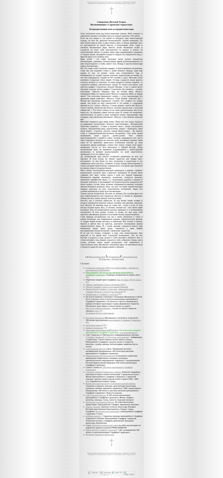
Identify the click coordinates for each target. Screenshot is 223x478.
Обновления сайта (120, 3)
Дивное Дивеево (93, 407)
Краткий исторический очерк (105, 425)
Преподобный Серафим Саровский (101, 430)
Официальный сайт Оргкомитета (100, 356)
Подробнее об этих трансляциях (100, 313)
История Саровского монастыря (100, 435)
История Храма (92, 2)
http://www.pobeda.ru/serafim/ (98, 308)
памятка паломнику (95, 328)
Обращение (91, 3)
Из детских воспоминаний (107, 411)
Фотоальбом (110, 2)
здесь (96, 311)
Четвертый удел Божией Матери (100, 402)
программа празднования (97, 330)
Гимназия (101, 2)
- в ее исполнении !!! (128, 333)
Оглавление (113, 257)
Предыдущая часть (96, 257)
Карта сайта (131, 3)
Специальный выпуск (95, 349)
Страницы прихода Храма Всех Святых (103, 372)
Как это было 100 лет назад (129, 280)
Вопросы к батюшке (130, 2)
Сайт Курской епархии (96, 395)
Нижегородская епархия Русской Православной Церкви (110, 384)
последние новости (94, 325)
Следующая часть (130, 257)
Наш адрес (118, 2)
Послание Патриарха (95, 318)
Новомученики (101, 3)
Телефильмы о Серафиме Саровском (102, 294)
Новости (110, 3)
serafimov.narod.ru (93, 416)
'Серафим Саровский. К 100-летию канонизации (107, 337)
